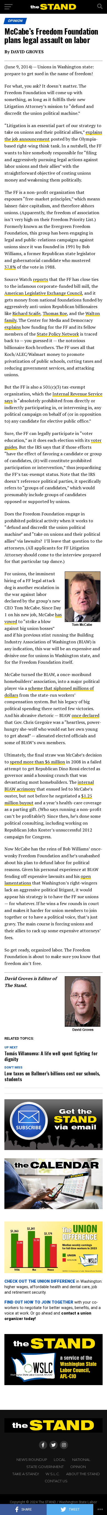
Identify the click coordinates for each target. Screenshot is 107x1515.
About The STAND (83, 1474)
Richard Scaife (26, 313)
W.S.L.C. (53, 1474)
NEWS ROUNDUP (31, 1460)
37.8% (10, 267)
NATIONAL (81, 1460)
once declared (85, 715)
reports (40, 279)
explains (12, 327)
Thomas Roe (55, 313)
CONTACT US (56, 1481)
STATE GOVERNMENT (45, 1467)
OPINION (78, 1467)
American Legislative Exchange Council (43, 293)
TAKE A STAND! (25, 1474)
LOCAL (60, 1460)
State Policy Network (58, 334)
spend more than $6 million (37, 762)
